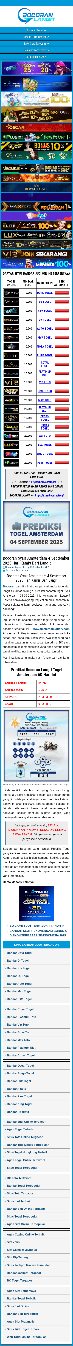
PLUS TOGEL (44, 462)
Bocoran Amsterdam (17, 570)
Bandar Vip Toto (18, 1024)
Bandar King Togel (19, 1104)
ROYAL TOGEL (45, 364)
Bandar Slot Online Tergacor (26, 1208)
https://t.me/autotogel (43, 482)
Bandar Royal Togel (20, 1009)
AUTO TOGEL (45, 328)
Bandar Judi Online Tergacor (26, 1121)
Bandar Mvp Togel (19, 991)
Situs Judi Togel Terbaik (23, 1329)
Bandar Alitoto (16, 1088)
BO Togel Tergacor (19, 1280)
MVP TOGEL (45, 337)
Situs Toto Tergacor (20, 1193)
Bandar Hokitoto (18, 1111)
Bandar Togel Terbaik (21, 1298)
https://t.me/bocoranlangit (49, 495)
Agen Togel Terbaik (20, 1129)
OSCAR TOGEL (45, 427)
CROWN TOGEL (44, 418)
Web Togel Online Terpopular (26, 1336)
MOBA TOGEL (45, 346)
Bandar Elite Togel (19, 999)
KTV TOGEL (45, 310)
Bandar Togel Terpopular (23, 1185)
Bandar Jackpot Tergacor (24, 1272)
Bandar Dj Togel (18, 960)
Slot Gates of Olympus (22, 1249)
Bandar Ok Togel (18, 975)
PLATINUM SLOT (45, 409)
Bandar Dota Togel (19, 952)
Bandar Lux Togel (19, 1081)
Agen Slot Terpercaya (21, 1290)
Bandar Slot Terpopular (22, 1313)
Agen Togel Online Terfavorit (26, 1160)
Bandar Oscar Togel (20, 1065)
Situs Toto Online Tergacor (25, 1137)
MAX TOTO (44, 400)
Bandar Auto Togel (19, 983)
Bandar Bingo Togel (20, 1073)
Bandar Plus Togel (19, 1096)
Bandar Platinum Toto (21, 1017)
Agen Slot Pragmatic (21, 1321)
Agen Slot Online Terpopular (26, 1224)
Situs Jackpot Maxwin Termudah (28, 1265)
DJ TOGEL (45, 301)
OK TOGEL (45, 319)
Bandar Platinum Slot (21, 1047)
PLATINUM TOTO (45, 373)
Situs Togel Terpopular (22, 1167)
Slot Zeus (13, 1242)
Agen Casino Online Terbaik (25, 1234)
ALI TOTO (45, 435)
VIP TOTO (45, 382)
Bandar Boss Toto (19, 1032)
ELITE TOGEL (45, 355)
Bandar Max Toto (18, 1040)
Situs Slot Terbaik (18, 1201)
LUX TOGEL (45, 444)
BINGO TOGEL (45, 453)
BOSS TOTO (45, 391)
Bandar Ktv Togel (18, 968)
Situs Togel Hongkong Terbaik (27, 1152)
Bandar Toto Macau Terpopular (28, 1144)
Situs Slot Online (18, 1306)
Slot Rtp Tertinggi (18, 1257)
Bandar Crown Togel (21, 1055)
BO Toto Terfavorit (19, 1178)
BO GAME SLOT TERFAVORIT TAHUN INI (37, 925)
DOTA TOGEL (45, 293)
